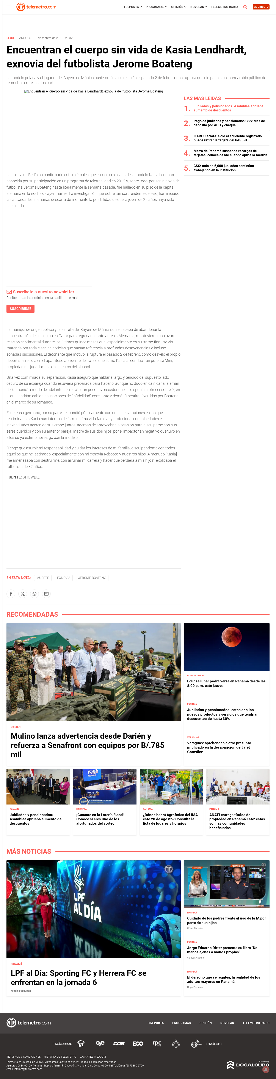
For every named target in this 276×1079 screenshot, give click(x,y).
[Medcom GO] (62, 1047)
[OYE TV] (100, 1047)
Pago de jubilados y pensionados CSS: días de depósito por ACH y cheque (229, 123)
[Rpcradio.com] (156, 1047)
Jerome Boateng (92, 578)
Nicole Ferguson (21, 990)
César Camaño (195, 928)
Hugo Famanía (195, 987)
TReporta (131, 6)
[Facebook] (11, 594)
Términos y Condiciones (23, 1056)
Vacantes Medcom (93, 1056)
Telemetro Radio (224, 6)
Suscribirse (20, 309)
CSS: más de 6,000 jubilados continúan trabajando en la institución (224, 168)
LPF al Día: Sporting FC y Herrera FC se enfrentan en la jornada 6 (78, 977)
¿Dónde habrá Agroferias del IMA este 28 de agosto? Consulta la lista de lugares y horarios (170, 819)
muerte (42, 578)
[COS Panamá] (119, 1047)
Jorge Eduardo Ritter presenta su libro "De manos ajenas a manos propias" (222, 949)
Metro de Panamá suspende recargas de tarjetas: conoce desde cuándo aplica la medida (231, 153)
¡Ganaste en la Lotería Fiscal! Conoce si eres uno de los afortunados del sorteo (100, 819)
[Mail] (46, 594)
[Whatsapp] (34, 594)
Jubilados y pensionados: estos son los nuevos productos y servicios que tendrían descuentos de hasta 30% (223, 714)
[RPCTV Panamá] (81, 1047)
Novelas (197, 6)
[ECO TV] (138, 1047)
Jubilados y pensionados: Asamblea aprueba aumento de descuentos (228, 108)
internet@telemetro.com (28, 1069)
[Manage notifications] (265, 1069)
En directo (261, 6)
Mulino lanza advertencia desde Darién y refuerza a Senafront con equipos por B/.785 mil (88, 745)
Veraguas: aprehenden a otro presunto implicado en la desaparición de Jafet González (219, 747)
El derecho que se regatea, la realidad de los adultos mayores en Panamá (223, 979)
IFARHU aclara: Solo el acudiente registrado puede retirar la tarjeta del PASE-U (228, 138)
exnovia (63, 578)
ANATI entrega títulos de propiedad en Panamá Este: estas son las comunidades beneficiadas (237, 821)
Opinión (177, 6)
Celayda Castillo (195, 957)
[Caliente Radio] (175, 1047)
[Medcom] (213, 1047)
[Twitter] (22, 594)
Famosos (24, 38)
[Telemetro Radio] (194, 1047)
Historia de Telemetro (60, 1056)
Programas (155, 6)
